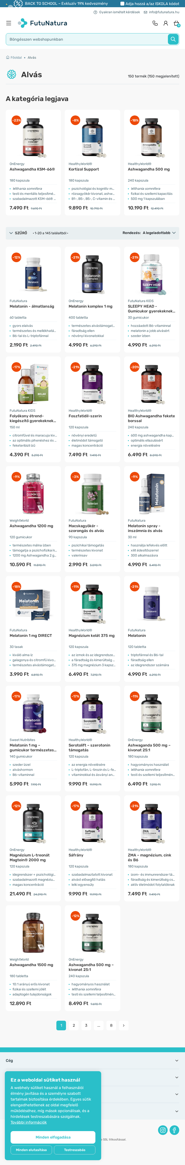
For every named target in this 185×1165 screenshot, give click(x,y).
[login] (166, 23)
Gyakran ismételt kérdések (119, 12)
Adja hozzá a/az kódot (152, 3)
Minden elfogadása (53, 1137)
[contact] (155, 23)
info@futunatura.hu (164, 12)
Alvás (32, 58)
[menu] (10, 23)
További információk (29, 1122)
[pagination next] (124, 1025)
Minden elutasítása (31, 1150)
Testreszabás (74, 1150)
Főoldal (16, 58)
